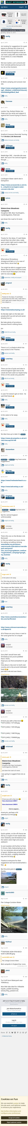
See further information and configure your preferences (11, 1112)
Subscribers (8, 26)
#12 (26, 365)
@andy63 (12, 459)
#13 (26, 390)
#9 (26, 255)
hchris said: (5, 757)
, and (12, 277)
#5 (26, 152)
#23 (26, 717)
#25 (26, 791)
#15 (26, 430)
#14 (26, 411)
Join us (15, 1014)
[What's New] (26, 7)
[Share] (24, 43)
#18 (26, 502)
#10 (26, 289)
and (11, 140)
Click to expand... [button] (14, 809)
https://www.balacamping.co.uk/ (13, 310)
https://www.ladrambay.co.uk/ (12, 487)
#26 (26, 830)
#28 (26, 948)
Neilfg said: (5, 293)
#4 (26, 130)
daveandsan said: (7, 506)
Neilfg (4, 33)
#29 (26, 976)
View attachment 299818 (9, 804)
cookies (15, 1103)
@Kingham (4, 459)
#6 (26, 175)
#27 (26, 898)
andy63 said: (6, 796)
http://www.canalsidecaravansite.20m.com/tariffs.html (13, 618)
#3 (26, 107)
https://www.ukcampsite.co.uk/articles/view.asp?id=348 (14, 439)
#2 (26, 78)
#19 (26, 532)
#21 (26, 613)
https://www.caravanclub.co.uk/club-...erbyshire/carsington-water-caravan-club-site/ (14, 187)
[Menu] (4, 7)
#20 (26, 570)
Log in (15, 1025)
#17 (26, 476)
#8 (26, 234)
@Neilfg (23, 434)
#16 (26, 455)
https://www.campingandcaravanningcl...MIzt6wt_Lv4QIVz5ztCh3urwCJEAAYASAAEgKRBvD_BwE (14, 90)
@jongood (18, 869)
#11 (26, 343)
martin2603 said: (7, 957)
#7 (26, 204)
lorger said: (5, 574)
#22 (26, 651)
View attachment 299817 (9, 801)
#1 (26, 42)
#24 (26, 752)
